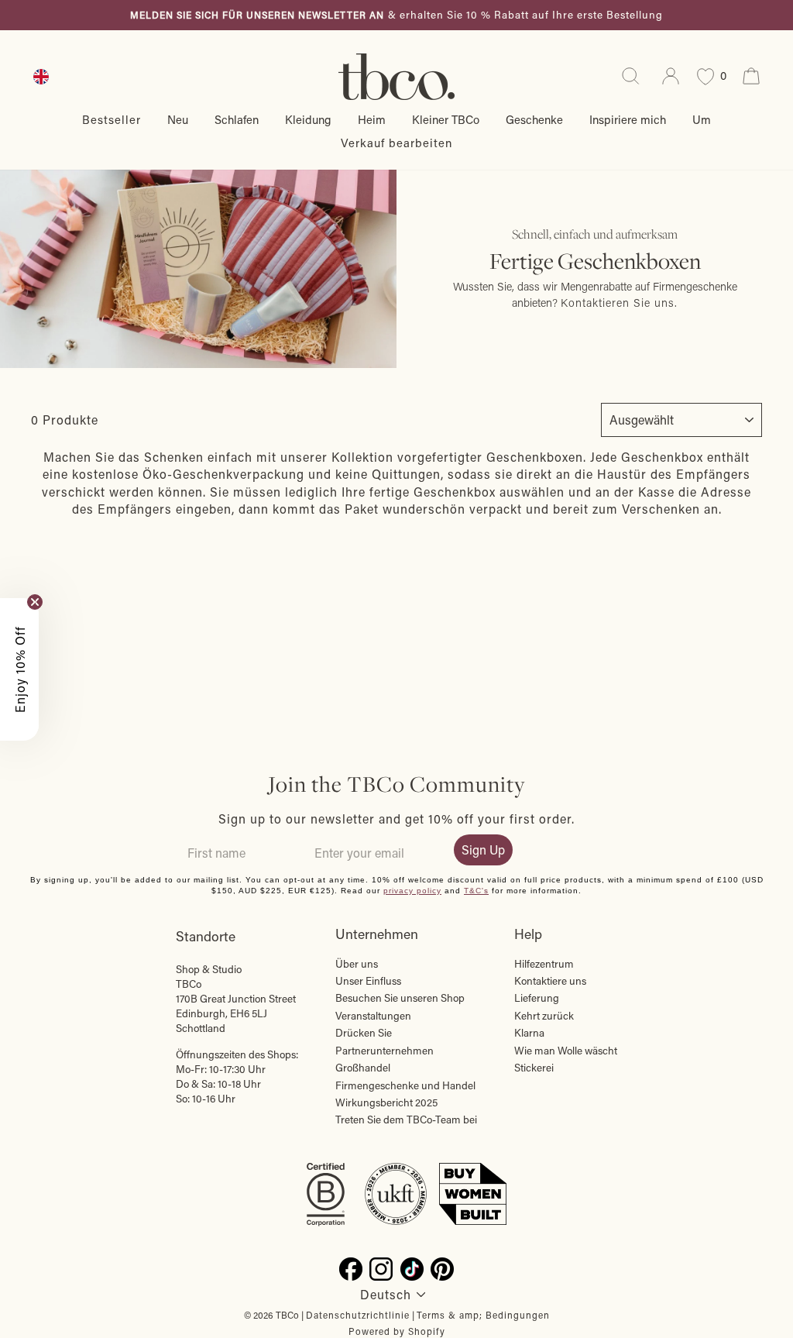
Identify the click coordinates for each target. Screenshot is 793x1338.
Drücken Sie (363, 1033)
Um (701, 119)
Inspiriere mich (627, 119)
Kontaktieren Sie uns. (619, 302)
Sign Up (483, 849)
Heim (372, 119)
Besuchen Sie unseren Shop (400, 998)
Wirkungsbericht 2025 (386, 1102)
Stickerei (534, 1068)
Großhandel (362, 1068)
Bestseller (111, 119)
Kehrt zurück (544, 1016)
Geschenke (534, 119)
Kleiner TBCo (445, 119)
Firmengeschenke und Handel (405, 1085)
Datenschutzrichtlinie (358, 1315)
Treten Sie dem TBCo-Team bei (406, 1119)
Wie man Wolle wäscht (565, 1051)
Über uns (356, 964)
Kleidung (308, 119)
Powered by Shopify (396, 1331)
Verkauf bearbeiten (396, 142)
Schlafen (237, 119)
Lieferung (536, 998)
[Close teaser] (35, 602)
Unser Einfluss (368, 981)
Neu (177, 119)
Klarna (529, 1033)
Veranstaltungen (373, 1016)
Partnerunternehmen (384, 1051)
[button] (19, 669)
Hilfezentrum (544, 964)
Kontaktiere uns (550, 981)
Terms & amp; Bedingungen (483, 1315)
